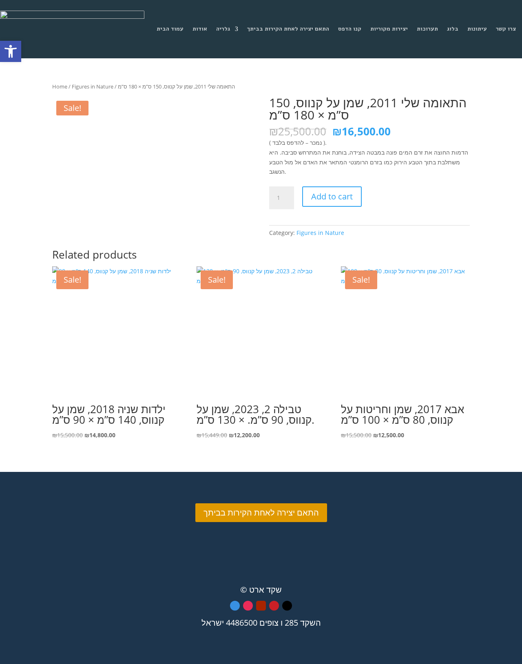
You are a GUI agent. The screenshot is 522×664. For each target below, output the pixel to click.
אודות (199, 29)
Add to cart (332, 196)
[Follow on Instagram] (248, 606)
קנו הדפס (349, 29)
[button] (10, 51)
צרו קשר (506, 29)
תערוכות (427, 29)
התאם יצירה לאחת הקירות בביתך (288, 29)
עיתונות (477, 29)
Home (59, 86)
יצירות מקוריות (389, 29)
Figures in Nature (92, 86)
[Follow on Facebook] (235, 606)
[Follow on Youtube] (261, 606)
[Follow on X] (287, 606)
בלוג (452, 29)
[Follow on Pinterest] (274, 606)
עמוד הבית (170, 29)
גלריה (223, 29)
